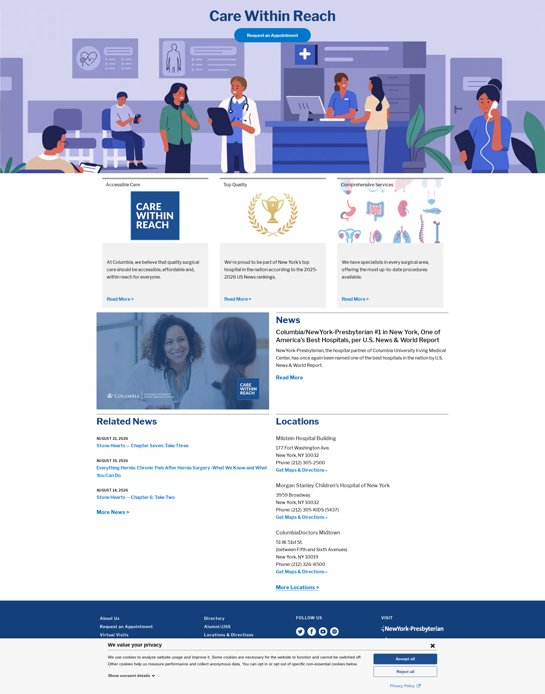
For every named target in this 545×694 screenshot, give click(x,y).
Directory (214, 618)
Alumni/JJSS (217, 626)
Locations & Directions (228, 634)
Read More (289, 378)
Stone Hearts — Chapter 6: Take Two (136, 497)
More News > (113, 512)
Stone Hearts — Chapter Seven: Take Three (142, 445)
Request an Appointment (272, 35)
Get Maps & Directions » (302, 470)
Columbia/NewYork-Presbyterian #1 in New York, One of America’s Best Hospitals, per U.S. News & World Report (358, 336)
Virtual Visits (114, 634)
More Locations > (297, 587)
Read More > (120, 299)
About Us (110, 618)
